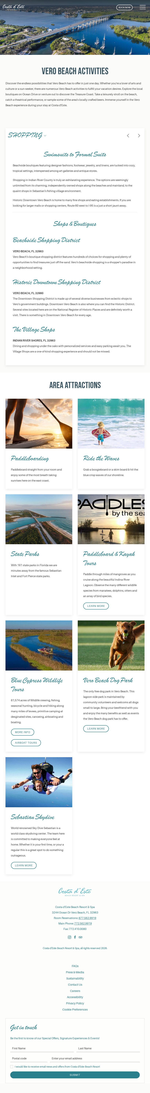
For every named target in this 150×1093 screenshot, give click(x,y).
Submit (75, 1074)
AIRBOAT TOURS (26, 742)
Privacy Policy (75, 1003)
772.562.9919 (83, 923)
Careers (75, 991)
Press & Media (75, 972)
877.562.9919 (87, 918)
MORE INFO (22, 732)
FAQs (75, 966)
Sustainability (75, 978)
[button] (142, 7)
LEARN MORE (96, 728)
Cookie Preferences (75, 1009)
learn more (96, 606)
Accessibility (75, 997)
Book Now (124, 7)
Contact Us (75, 984)
